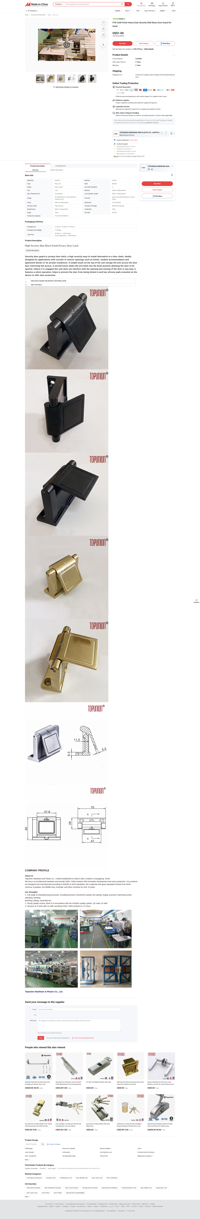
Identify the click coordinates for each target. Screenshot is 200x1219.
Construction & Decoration (38, 15)
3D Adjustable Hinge (69, 1156)
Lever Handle (29, 1152)
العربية (111, 1206)
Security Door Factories (90, 1188)
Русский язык (81, 1206)
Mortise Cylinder (105, 1148)
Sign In (116, 156)
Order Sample (149, 49)
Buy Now (122, 43)
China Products (59, 1204)
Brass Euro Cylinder (68, 1148)
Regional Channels (124, 1204)
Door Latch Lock (32, 1193)
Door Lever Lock (97, 1178)
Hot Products (49, 1204)
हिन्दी (128, 1206)
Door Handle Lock (82, 1178)
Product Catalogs (54, 1144)
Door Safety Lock (146, 1188)
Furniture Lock (51, 1178)
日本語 (123, 1206)
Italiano (90, 1206)
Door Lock (55, 15)
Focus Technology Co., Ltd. (86, 1211)
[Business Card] (172, 175)
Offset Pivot (104, 1156)
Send (40, 1038)
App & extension (149, 11)
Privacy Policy (131, 1211)
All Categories (32, 11)
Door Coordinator (30, 1156)
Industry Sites (113, 1204)
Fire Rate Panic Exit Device (146, 1152)
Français (72, 1206)
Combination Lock (66, 1178)
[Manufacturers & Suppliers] (36, 4)
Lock (49, 15)
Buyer (127, 11)
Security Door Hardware (109, 1188)
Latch (139, 1148)
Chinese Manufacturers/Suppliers (75, 1204)
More (27, 1197)
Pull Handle (66, 1152)
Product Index (136, 1204)
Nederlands (104, 1206)
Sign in (173, 5)
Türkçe (140, 1206)
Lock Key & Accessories (34, 1178)
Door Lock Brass (112, 1178)
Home (26, 15)
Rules (173, 11)
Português (65, 1206)
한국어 (117, 1206)
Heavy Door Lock (161, 1188)
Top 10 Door (45, 1193)
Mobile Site (145, 1204)
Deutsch (96, 1206)
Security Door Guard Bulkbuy (75, 1193)
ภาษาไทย (134, 1206)
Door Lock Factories (71, 1188)
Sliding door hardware (145, 1156)
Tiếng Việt (148, 1206)
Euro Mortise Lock (106, 1152)
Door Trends (58, 1193)
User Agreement (111, 1211)
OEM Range (29, 1148)
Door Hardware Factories (53, 1188)
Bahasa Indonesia (158, 1206)
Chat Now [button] (166, 43)
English (51, 1206)
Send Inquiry (144, 43)
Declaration (121, 1211)
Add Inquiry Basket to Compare (67, 87)
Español (58, 1206)
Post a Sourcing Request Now (83, 1038)
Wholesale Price (102, 1204)
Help (137, 11)
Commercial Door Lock (129, 1188)
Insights (152, 1204)
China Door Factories (33, 1188)
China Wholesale (91, 1204)
